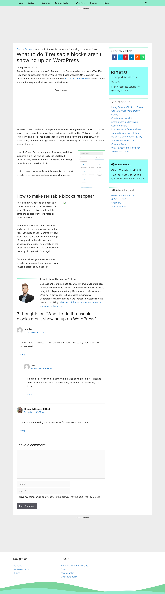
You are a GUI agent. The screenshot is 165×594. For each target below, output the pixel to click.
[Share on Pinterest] (125, 57)
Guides (31, 3)
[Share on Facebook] (114, 57)
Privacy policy (68, 573)
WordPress (80, 3)
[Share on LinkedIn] (131, 57)
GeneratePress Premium (123, 195)
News (106, 3)
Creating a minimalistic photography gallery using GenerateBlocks (124, 122)
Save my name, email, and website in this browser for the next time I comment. (59, 497)
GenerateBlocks (61, 3)
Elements (46, 3)
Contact (64, 569)
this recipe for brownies (76, 78)
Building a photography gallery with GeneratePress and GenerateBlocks (126, 140)
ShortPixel (116, 202)
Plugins (93, 3)
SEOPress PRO (118, 199)
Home (20, 3)
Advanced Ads (118, 206)
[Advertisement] (82, 25)
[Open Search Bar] (146, 3)
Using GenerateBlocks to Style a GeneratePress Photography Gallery (127, 111)
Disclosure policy (69, 576)
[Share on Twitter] (120, 57)
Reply (22, 354)
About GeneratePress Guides (75, 565)
